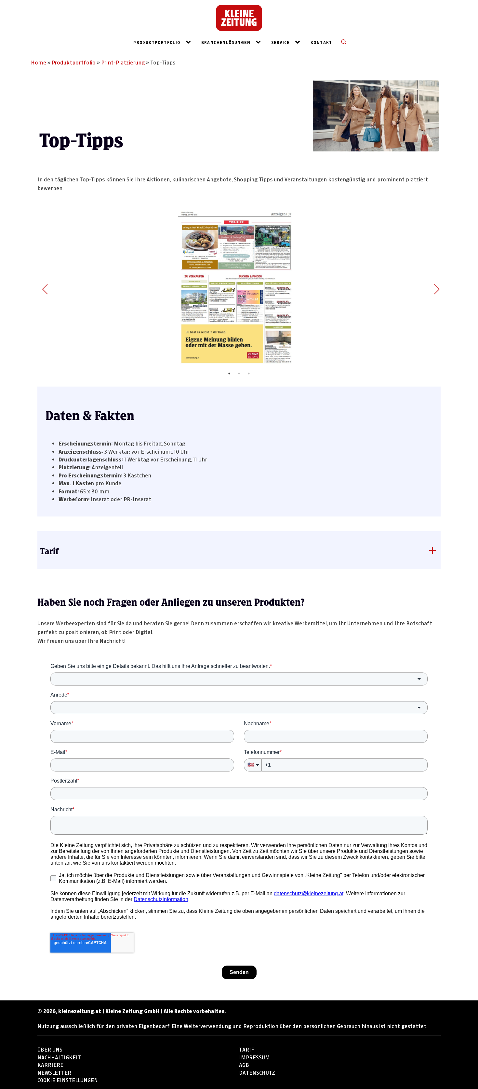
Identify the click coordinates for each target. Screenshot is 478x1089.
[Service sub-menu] (299, 42)
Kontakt (321, 42)
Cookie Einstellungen (67, 1079)
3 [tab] (249, 373)
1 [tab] (229, 373)
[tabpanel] (239, 287)
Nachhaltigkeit (59, 1056)
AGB (244, 1064)
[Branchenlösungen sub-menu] (259, 42)
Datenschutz (257, 1071)
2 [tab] (239, 373)
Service (280, 42)
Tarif (246, 1048)
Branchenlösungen (225, 42)
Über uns (49, 1048)
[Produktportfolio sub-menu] (189, 42)
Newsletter (54, 1071)
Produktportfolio (156, 42)
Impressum (254, 1056)
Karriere (50, 1064)
